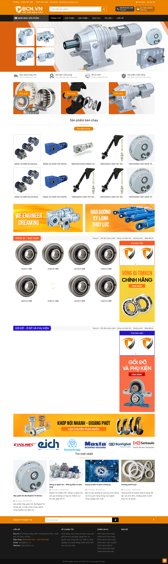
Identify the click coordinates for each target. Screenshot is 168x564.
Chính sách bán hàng (106, 534)
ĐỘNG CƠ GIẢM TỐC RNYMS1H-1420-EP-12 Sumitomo (66, 197)
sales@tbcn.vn (25, 542)
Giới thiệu (69, 18)
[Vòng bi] (128, 253)
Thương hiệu (137, 243)
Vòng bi (96, 238)
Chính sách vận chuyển (107, 542)
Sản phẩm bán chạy (84, 120)
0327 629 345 (42, 2)
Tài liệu (108, 18)
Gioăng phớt (138, 238)
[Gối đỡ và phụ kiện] (146, 253)
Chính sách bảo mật (105, 551)
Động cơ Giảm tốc (124, 238)
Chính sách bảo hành (106, 548)
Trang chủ (56, 18)
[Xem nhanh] (33, 159)
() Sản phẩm (146, 9)
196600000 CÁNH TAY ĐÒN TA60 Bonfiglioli (118, 164)
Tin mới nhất (84, 454)
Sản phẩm (83, 18)
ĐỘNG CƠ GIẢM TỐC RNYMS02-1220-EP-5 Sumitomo (65, 164)
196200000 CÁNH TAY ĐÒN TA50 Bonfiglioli (118, 197)
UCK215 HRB (79, 269)
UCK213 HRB (26, 301)
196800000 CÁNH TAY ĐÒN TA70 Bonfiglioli (90, 197)
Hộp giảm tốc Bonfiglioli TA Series (27, 496)
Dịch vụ (96, 18)
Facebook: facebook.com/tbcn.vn (64, 2)
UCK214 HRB (106, 269)
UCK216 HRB (53, 269)
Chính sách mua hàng (106, 537)
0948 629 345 (27, 2)
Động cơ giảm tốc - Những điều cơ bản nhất (65, 485)
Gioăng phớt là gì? (129, 484)
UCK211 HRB (79, 301)
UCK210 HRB (106, 301)
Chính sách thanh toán (106, 539)
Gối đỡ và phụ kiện (107, 238)
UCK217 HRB (26, 269)
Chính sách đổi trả (104, 545)
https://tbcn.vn (27, 545)
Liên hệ (151, 2)
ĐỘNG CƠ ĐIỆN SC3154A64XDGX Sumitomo (33, 197)
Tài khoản (141, 2)
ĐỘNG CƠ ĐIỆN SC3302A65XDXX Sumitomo (33, 164)
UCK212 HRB (53, 301)
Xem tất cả (149, 238)
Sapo (103, 561)
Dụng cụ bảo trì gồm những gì (98, 484)
